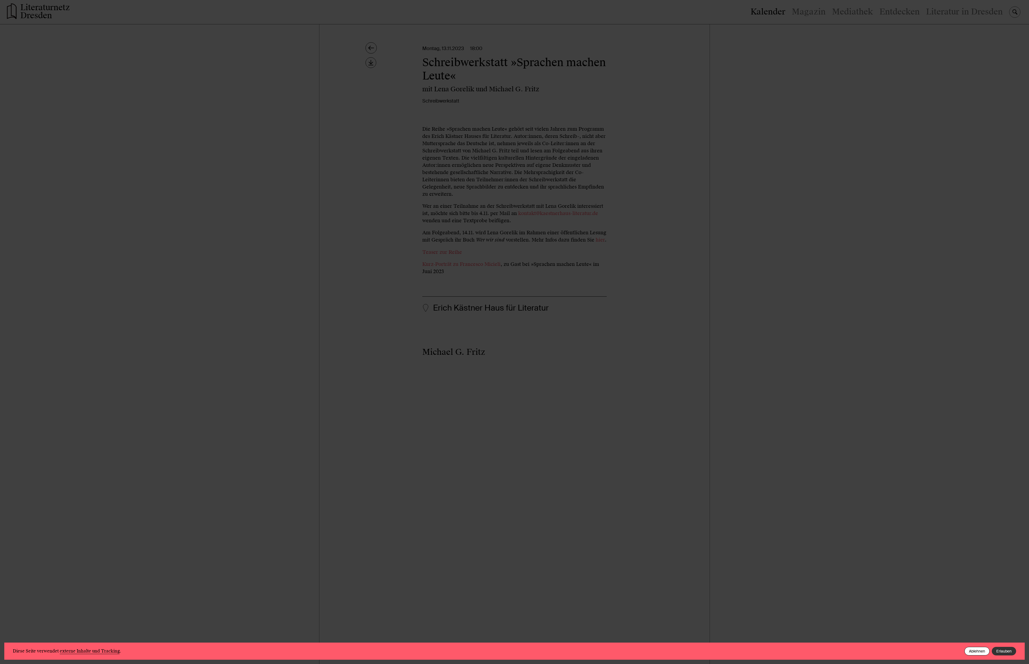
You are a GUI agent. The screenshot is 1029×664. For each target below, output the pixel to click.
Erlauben (1004, 651)
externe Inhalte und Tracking (90, 651)
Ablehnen (977, 651)
